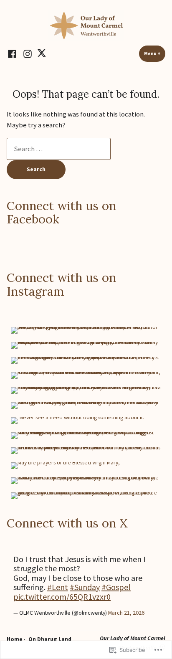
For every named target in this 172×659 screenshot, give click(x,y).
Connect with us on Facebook (61, 212)
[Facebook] (13, 53)
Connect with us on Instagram (61, 284)
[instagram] (27, 53)
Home (15, 639)
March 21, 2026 (126, 612)
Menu (154, 53)
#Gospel (116, 587)
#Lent (57, 587)
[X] (41, 53)
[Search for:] (59, 148)
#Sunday (85, 587)
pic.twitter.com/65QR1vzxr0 (62, 596)
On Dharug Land (49, 639)
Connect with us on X (67, 523)
